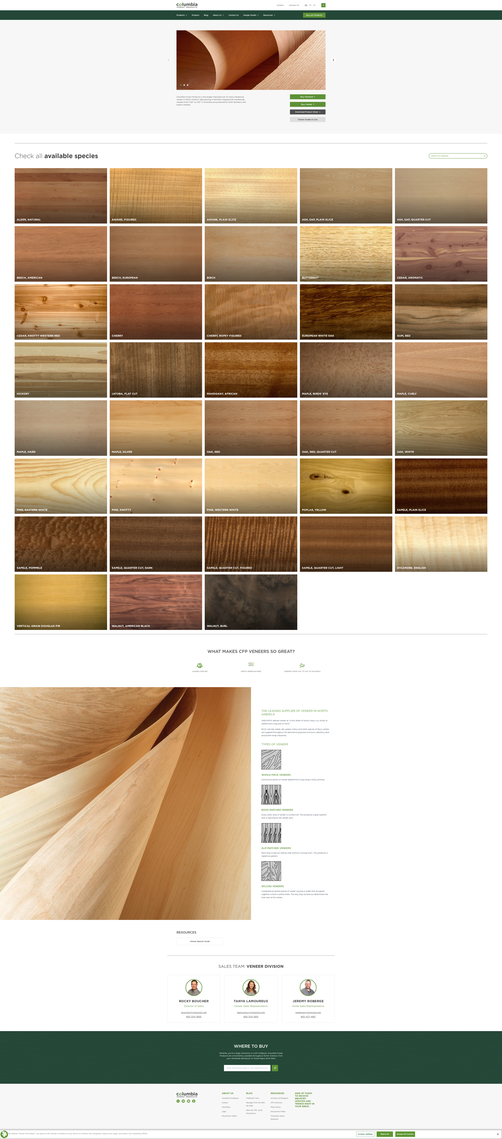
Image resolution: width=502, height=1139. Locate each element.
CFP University (276, 1103)
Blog (249, 1093)
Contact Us (294, 5)
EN (306, 5)
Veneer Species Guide (200, 941)
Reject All (385, 1134)
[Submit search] (275, 1068)
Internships (226, 1107)
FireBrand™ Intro (252, 1098)
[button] (180, 85)
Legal (224, 1111)
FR (310, 5)
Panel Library (276, 1107)
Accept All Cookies (405, 1134)
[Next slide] (333, 60)
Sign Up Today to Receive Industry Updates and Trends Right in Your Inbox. (304, 1100)
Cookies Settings (365, 1134)
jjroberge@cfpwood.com (308, 1012)
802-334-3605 (193, 1017)
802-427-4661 (308, 1017)
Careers (280, 5)
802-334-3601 (251, 1017)
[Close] (498, 1134)
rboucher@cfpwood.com (194, 1012)
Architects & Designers (279, 1098)
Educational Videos (229, 1116)
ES (314, 5)
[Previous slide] (168, 60)
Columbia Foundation (230, 1098)
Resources (277, 1093)
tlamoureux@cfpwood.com (251, 1012)
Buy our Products (314, 15)
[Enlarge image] (320, 35)
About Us (227, 1093)
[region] (251, 1134)
